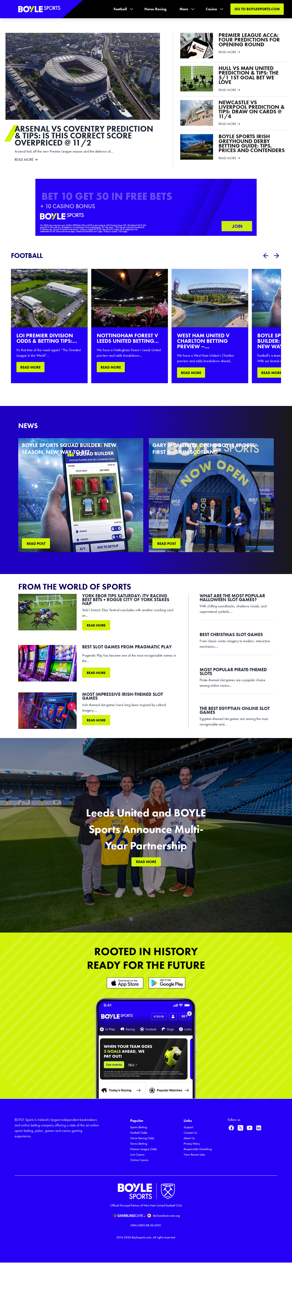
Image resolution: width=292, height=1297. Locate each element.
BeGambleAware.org (166, 1216)
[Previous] (265, 255)
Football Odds (138, 1133)
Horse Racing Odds (142, 1138)
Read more (96, 625)
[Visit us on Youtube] (249, 1127)
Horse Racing (155, 9)
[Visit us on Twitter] (240, 1127)
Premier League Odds (143, 1149)
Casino (211, 9)
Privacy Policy (192, 1144)
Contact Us (190, 1133)
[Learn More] (125, 982)
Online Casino (139, 1160)
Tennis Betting (138, 1144)
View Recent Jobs (194, 1155)
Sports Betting (138, 1127)
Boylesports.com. (142, 1237)
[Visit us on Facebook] (231, 1127)
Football (120, 9)
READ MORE (30, 367)
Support (188, 1127)
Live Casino (137, 1155)
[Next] (276, 255)
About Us (189, 1138)
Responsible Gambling (198, 1149)
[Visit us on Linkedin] (258, 1127)
